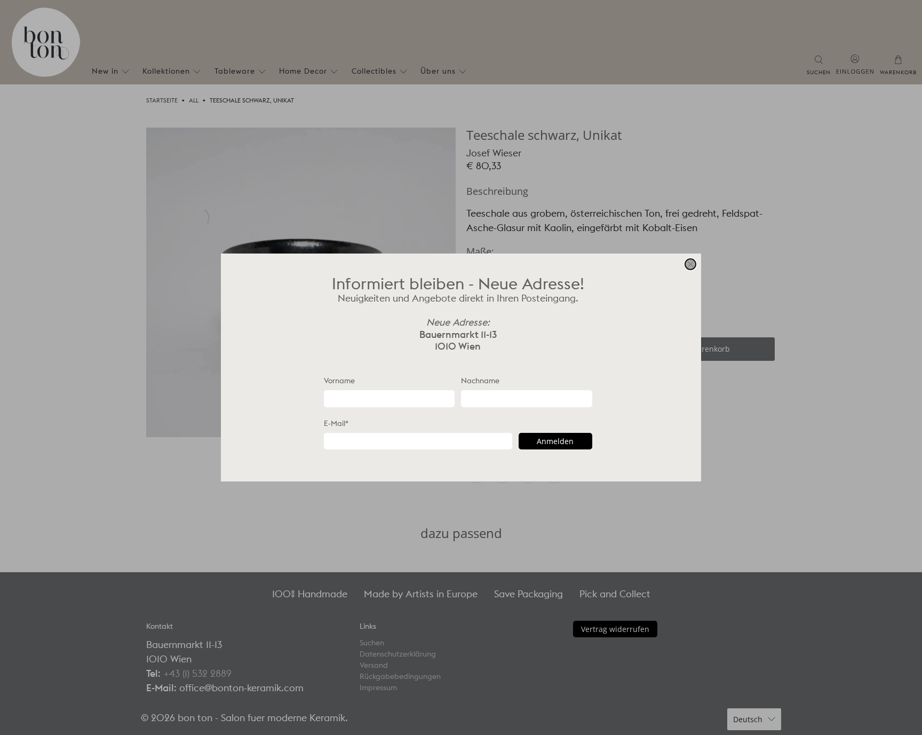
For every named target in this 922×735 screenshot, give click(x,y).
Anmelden (555, 441)
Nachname (480, 380)
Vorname (339, 380)
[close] (690, 264)
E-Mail (336, 423)
